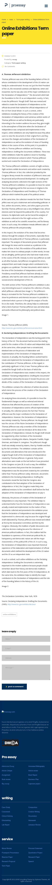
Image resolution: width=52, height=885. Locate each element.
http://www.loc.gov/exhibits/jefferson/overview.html (22, 328)
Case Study (6, 807)
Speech (31, 861)
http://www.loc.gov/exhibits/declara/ (22, 604)
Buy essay (5, 784)
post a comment (15, 686)
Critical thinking (7, 816)
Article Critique (7, 771)
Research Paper (34, 857)
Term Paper (6, 866)
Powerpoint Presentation (10, 853)
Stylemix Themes (41, 879)
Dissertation (32, 816)
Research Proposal (8, 861)
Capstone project (34, 784)
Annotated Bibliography (36, 766)
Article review (33, 771)
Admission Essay (8, 766)
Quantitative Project (35, 853)
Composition (32, 807)
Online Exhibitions (9, 614)
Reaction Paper (7, 857)
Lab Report (5, 825)
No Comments (10, 66)
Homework (32, 820)
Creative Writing (34, 812)
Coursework (6, 812)
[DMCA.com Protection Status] (10, 742)
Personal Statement (35, 848)
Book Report (32, 775)
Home (4, 20)
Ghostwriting (6, 820)
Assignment (6, 775)
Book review (6, 779)
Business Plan (33, 779)
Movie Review (7, 848)
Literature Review (34, 825)
